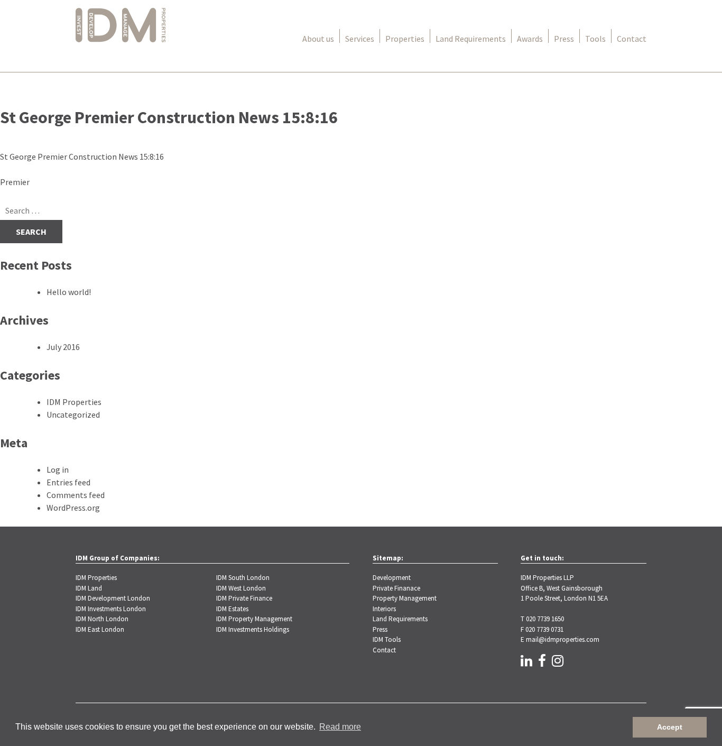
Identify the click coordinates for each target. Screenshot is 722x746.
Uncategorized (73, 414)
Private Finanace (396, 588)
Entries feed (68, 482)
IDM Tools (387, 639)
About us (318, 38)
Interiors (384, 608)
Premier (15, 182)
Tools (595, 38)
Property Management (405, 598)
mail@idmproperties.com (562, 639)
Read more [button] (340, 726)
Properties (404, 38)
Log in (58, 469)
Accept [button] (669, 727)
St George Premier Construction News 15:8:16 (82, 156)
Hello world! (69, 292)
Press (564, 38)
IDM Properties (74, 402)
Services (359, 38)
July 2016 (63, 347)
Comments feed (76, 495)
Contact (631, 38)
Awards (530, 38)
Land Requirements (471, 38)
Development (392, 577)
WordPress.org (73, 507)
